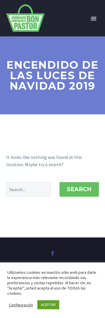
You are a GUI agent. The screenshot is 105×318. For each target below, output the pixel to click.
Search (79, 189)
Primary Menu (93, 18)
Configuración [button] (21, 305)
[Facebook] (52, 253)
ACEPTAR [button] (48, 304)
